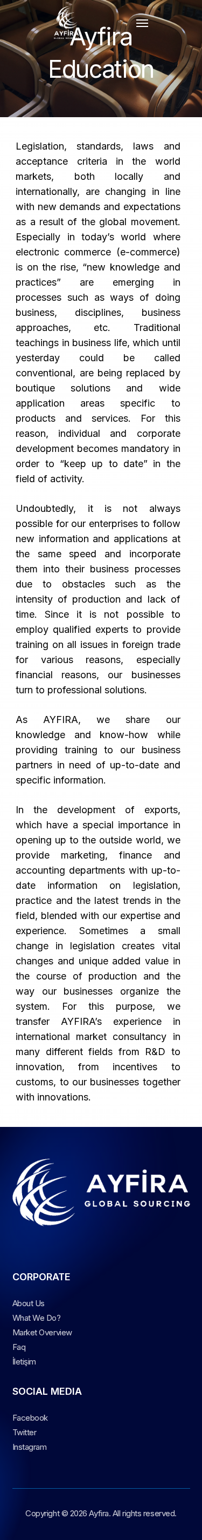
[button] (142, 22)
